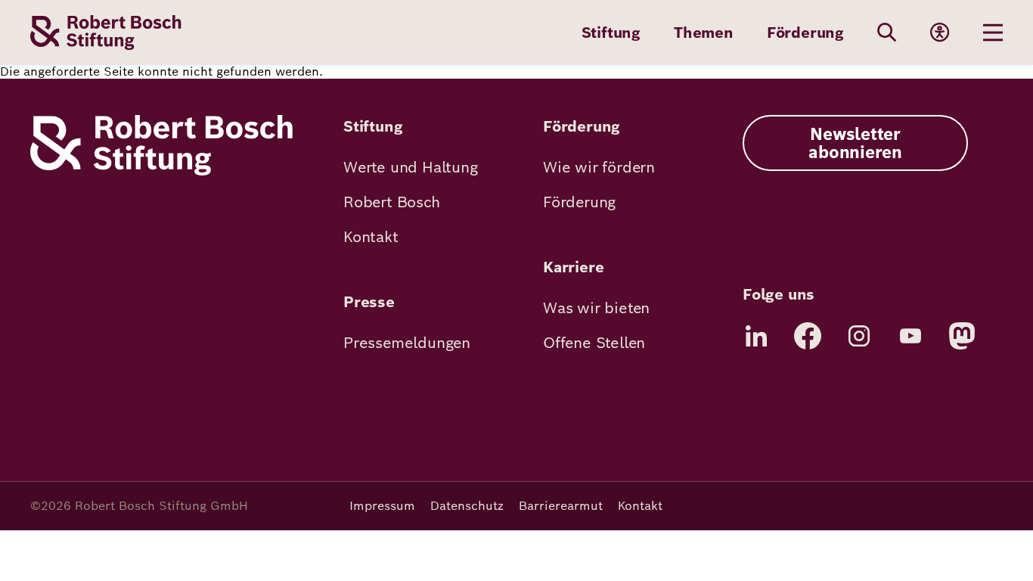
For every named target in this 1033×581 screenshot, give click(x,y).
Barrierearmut (561, 506)
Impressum (382, 506)
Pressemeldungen (406, 343)
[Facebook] (807, 336)
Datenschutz (467, 506)
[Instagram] (859, 336)
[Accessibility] (940, 32)
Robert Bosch (391, 202)
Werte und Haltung (410, 167)
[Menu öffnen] (993, 32)
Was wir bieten (596, 308)
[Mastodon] (962, 336)
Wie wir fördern (599, 167)
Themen (704, 32)
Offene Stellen (594, 343)
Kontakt (371, 237)
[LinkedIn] (756, 336)
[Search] (887, 32)
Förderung (805, 32)
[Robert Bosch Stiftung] (161, 171)
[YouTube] (910, 336)
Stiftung (611, 32)
